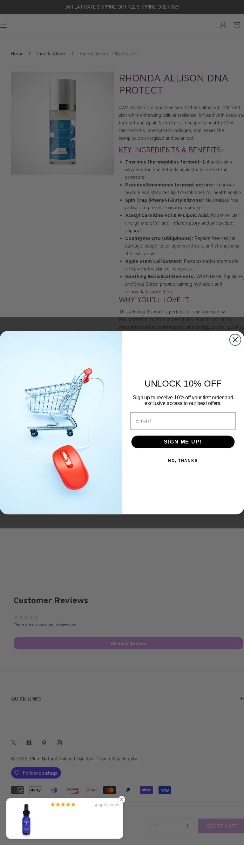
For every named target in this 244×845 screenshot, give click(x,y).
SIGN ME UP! (183, 441)
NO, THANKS (183, 460)
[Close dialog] (235, 339)
